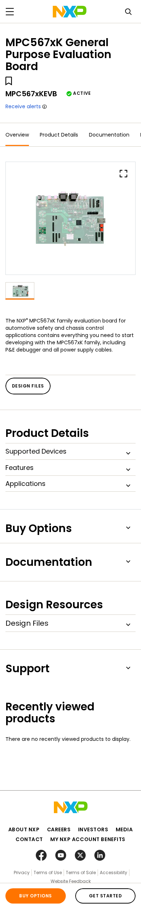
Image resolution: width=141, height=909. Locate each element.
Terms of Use (48, 872)
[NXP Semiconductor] (69, 11)
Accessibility (113, 872)
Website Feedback (71, 881)
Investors (93, 829)
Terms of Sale (81, 872)
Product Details (59, 134)
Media (124, 829)
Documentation (109, 134)
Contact (29, 839)
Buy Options (35, 896)
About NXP (24, 829)
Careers (59, 829)
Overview (17, 134)
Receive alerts (23, 106)
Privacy (22, 872)
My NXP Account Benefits (87, 839)
